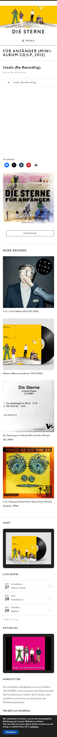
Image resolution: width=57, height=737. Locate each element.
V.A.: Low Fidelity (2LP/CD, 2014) (21, 311)
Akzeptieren (11, 732)
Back (46, 51)
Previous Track (41, 51)
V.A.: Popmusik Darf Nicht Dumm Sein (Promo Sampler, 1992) (27, 504)
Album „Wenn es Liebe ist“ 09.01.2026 (23, 373)
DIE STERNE (28, 32)
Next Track (51, 51)
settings (34, 726)
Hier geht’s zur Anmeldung (16, 710)
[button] (21, 556)
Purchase (30, 233)
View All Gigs (11, 619)
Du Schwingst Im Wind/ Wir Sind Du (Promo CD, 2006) (26, 437)
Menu (30, 41)
